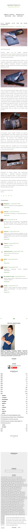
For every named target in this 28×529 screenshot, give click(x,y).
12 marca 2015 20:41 (12, 259)
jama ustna (7, 487)
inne (2, 487)
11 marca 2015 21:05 (12, 219)
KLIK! (13, 55)
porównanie (14, 510)
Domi (5, 219)
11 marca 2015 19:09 (15, 203)
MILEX (5, 259)
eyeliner (7, 485)
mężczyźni (22, 495)
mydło (12, 497)
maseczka (4, 495)
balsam (19, 480)
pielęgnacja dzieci (20, 505)
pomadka (3, 510)
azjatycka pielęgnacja (12, 480)
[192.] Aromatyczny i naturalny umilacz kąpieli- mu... (12, 421)
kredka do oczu (5, 490)
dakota (5, 267)
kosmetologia (18, 487)
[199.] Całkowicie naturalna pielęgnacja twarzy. (11, 415)
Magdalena (6, 203)
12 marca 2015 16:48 (18, 251)
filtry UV (13, 485)
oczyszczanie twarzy (19, 500)
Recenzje (8, 16)
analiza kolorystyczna (11, 477)
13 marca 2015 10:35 (13, 267)
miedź (3, 497)
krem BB (18, 490)
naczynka (17, 497)
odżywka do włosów (5, 502)
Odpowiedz (6, 207)
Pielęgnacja (20, 14)
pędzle (24, 26)
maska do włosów (10, 495)
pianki (7, 505)
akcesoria (4, 477)
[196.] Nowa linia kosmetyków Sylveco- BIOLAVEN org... (12, 417)
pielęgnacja (12, 505)
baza (24, 480)
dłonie (3, 485)
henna (22, 485)
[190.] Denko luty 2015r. (6, 423)
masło (17, 495)
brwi (7, 482)
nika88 (5, 285)
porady (8, 510)
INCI (25, 485)
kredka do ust (12, 490)
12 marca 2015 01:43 (13, 243)
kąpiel (12, 487)
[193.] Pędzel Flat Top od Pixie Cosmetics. (9, 419)
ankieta (19, 477)
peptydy (21, 502)
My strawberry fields (9, 276)
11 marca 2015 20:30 (14, 211)
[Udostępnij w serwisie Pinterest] (11, 196)
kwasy (18, 492)
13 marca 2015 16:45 (19, 276)
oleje (12, 502)
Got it (19, 527)
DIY (22, 482)
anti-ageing (4, 480)
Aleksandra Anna (8, 251)
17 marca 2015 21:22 (13, 285)
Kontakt (20, 16)
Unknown (6, 211)
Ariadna (6, 243)
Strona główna (9, 14)
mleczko (7, 497)
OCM (12, 500)
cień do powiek (17, 482)
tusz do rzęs (4, 520)
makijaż (20, 26)
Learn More (14, 527)
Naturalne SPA (23, 497)
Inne (14, 16)
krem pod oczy (12, 492)
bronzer (3, 482)
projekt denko (20, 510)
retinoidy (3, 515)
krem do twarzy (5, 492)
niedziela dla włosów (6, 500)
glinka (17, 485)
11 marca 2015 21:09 (14, 231)
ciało (11, 482)
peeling (16, 502)
